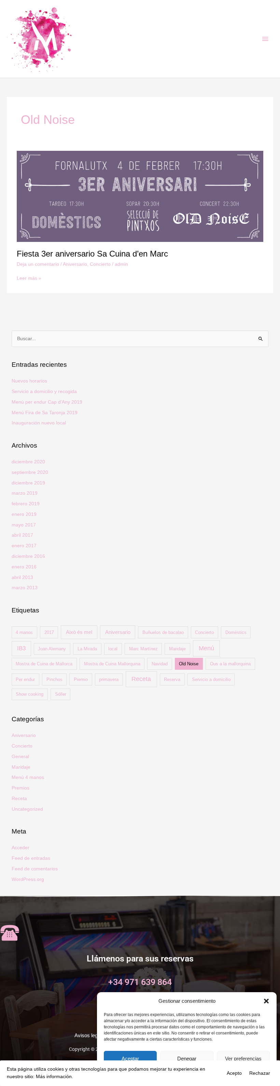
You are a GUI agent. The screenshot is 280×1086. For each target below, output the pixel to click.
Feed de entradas (31, 858)
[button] (266, 1001)
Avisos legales (90, 1035)
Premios (20, 788)
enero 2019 (24, 514)
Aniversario (75, 264)
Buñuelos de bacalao (163, 632)
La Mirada (87, 648)
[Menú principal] (265, 39)
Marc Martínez (143, 648)
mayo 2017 (24, 524)
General (20, 756)
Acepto (234, 1073)
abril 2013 (22, 577)
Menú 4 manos (28, 777)
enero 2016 (24, 566)
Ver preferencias (243, 1058)
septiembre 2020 (30, 472)
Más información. (54, 1076)
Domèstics (236, 632)
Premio (81, 679)
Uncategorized (27, 809)
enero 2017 (24, 545)
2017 (49, 632)
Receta (141, 679)
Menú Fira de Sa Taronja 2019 (45, 412)
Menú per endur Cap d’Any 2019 (47, 402)
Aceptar (130, 1058)
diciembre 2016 (28, 556)
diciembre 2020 (28, 461)
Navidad (160, 663)
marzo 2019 (25, 493)
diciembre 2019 (28, 483)
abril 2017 (22, 535)
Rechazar (259, 1073)
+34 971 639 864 (140, 982)
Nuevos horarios (29, 380)
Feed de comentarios (35, 868)
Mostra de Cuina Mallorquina (112, 663)
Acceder (20, 847)
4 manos (24, 632)
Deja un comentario (38, 264)
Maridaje (177, 648)
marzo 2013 (25, 587)
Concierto (100, 264)
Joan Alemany (52, 648)
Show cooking (29, 694)
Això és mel (79, 632)
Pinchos (54, 679)
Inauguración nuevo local (39, 422)
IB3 (21, 648)
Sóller (60, 694)
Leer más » (29, 278)
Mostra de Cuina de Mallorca (44, 663)
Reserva (172, 679)
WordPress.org (28, 879)
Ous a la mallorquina (230, 663)
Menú (206, 648)
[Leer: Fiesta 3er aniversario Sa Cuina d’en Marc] (140, 196)
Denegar (186, 1058)
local (112, 648)
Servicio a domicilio (211, 679)
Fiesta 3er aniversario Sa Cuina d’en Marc (92, 253)
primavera (108, 679)
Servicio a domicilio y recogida (44, 391)
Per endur (25, 679)
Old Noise (188, 663)
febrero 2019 (26, 503)
